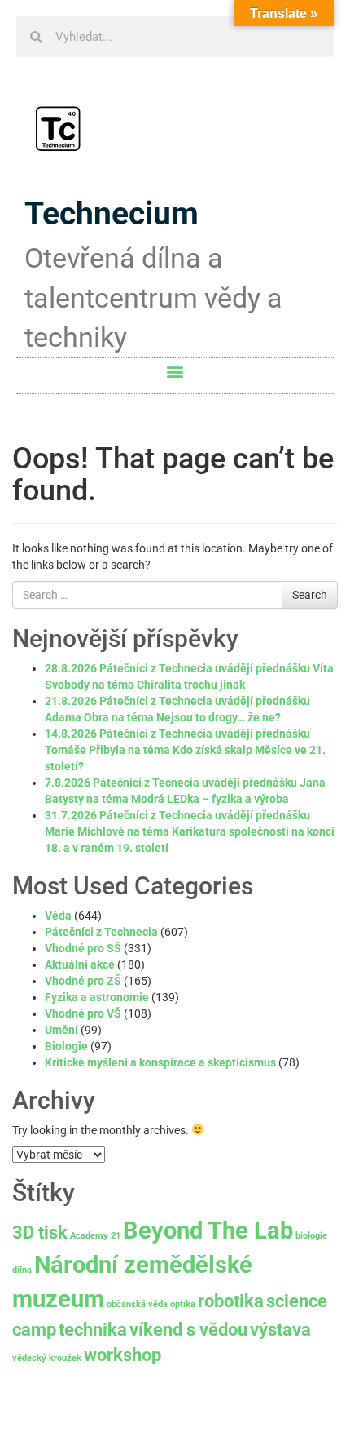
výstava (280, 1329)
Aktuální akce (80, 964)
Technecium (111, 214)
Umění (61, 1029)
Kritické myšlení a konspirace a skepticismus (160, 1062)
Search (309, 594)
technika (93, 1329)
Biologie (66, 1046)
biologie (311, 1236)
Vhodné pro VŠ (83, 1013)
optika (182, 1304)
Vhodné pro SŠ (83, 948)
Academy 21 (95, 1236)
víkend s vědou (188, 1329)
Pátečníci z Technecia (101, 931)
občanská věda (137, 1304)
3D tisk (40, 1232)
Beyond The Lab (208, 1230)
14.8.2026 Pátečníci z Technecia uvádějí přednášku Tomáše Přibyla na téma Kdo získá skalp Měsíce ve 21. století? (185, 750)
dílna (22, 1270)
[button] (175, 371)
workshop (122, 1355)
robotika (231, 1301)
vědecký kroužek (46, 1358)
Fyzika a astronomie (97, 997)
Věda (58, 915)
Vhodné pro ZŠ (83, 980)
